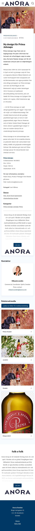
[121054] (17, 346)
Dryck (12, 196)
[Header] (17, 375)
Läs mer (17, 245)
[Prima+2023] (17, 412)
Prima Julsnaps (8, 158)
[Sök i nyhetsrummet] (32, 3)
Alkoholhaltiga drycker (10, 198)
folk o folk (17, 524)
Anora (17, 521)
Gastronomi (18, 196)
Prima (21, 207)
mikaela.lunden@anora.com (17, 290)
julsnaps (16, 207)
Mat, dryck (6, 196)
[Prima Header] (17, 319)
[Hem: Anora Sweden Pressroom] (17, 3)
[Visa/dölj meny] (3, 3)
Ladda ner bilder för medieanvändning (15, 306)
